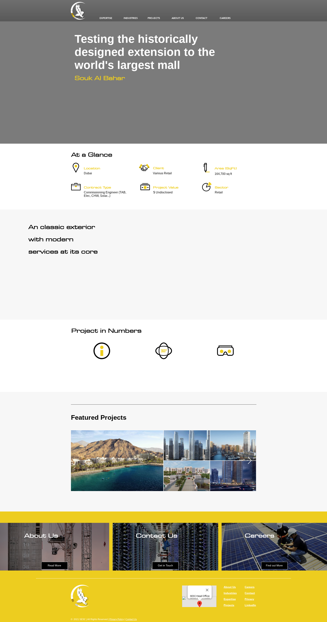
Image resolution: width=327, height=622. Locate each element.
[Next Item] (249, 461)
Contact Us (131, 619)
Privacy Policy (116, 619)
